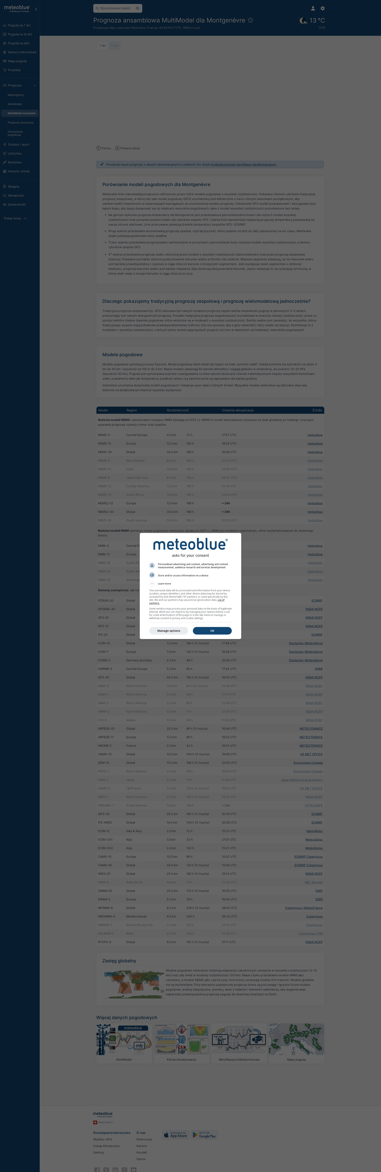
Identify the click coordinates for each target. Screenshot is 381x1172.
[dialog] (190, 586)
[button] (190, 583)
